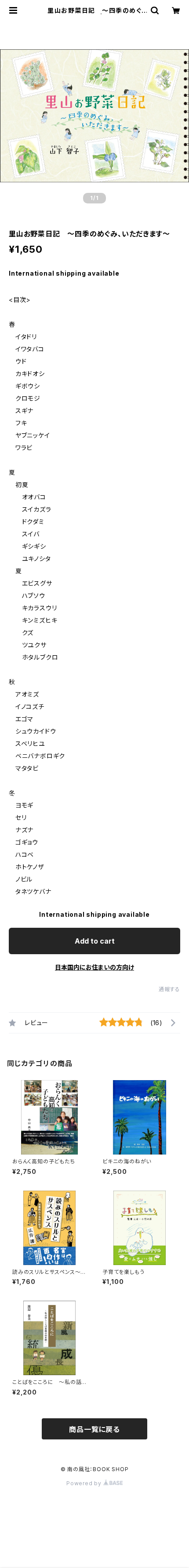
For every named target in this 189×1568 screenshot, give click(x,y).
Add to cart (95, 941)
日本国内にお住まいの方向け (94, 967)
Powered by (84, 1483)
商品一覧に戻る (94, 1429)
